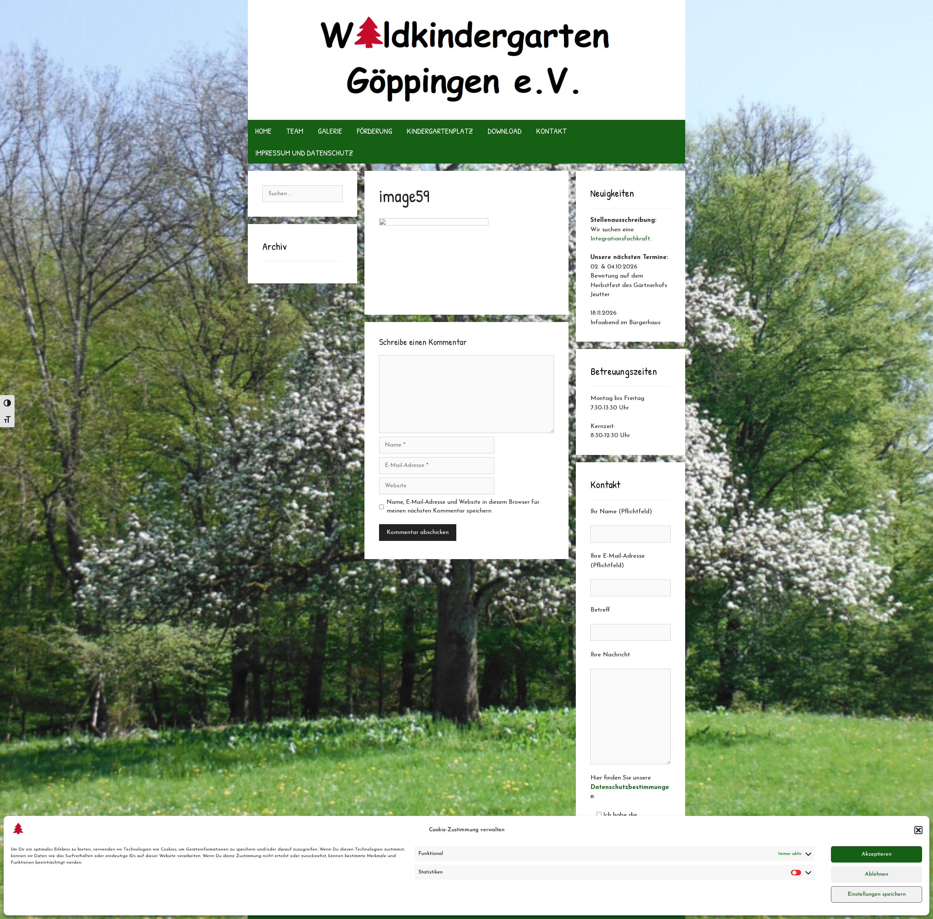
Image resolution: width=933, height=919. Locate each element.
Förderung (374, 130)
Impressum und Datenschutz (304, 152)
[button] (918, 830)
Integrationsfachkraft (620, 239)
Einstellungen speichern (877, 894)
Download (505, 130)
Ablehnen (876, 874)
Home (263, 130)
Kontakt (551, 130)
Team (294, 130)
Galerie (330, 130)
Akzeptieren (876, 854)
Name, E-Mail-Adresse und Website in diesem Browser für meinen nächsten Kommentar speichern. (463, 506)
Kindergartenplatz (440, 130)
